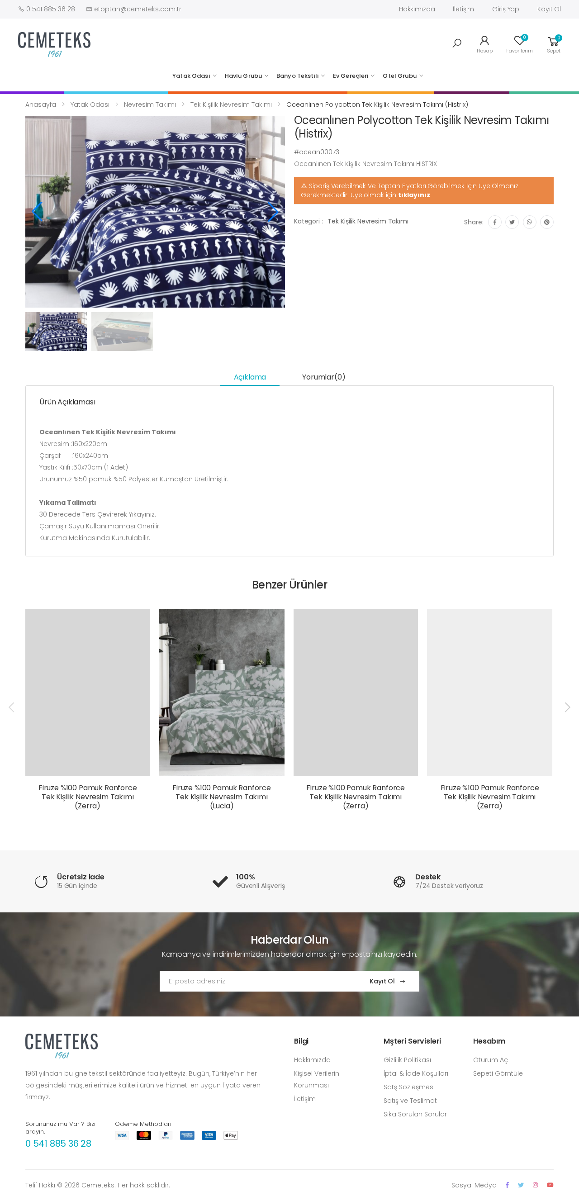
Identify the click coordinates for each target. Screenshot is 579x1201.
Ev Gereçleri (351, 75)
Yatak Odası (191, 75)
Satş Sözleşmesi (409, 1087)
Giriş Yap (505, 9)
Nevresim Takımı (150, 104)
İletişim (463, 9)
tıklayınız (414, 194)
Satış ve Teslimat (410, 1100)
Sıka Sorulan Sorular (415, 1114)
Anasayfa (40, 104)
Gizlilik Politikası (407, 1059)
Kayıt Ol (549, 9)
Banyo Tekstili (297, 75)
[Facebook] (507, 1185)
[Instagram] (535, 1185)
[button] (457, 43)
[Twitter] (521, 1185)
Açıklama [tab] (250, 377)
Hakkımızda (417, 9)
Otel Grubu (399, 75)
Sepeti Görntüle (498, 1073)
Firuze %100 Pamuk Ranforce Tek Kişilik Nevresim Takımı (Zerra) (87, 797)
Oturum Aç (490, 1059)
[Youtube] (550, 1185)
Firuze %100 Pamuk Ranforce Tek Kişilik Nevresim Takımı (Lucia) (221, 797)
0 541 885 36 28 (58, 1143)
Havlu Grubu (243, 75)
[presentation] (12, 707)
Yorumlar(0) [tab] (323, 377)
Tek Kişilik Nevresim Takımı (231, 104)
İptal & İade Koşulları (416, 1073)
